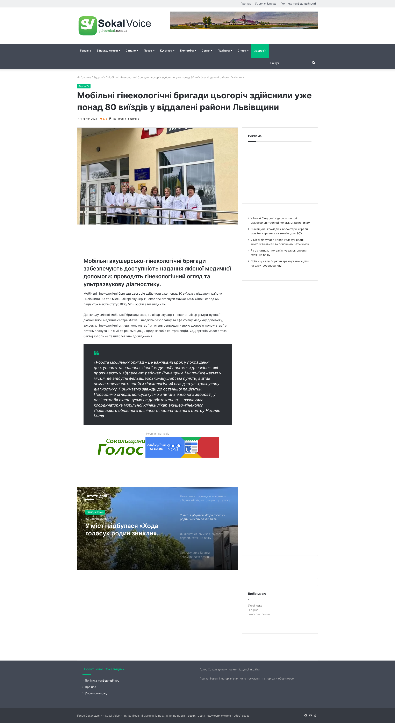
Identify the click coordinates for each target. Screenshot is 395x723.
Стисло (131, 50)
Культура (166, 50)
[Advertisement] (158, 240)
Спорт (242, 50)
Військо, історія (107, 50)
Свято (206, 50)
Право (148, 50)
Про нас (245, 3)
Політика (224, 50)
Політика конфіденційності (298, 3)
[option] (157, 528)
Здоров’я (260, 50)
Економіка (187, 50)
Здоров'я (99, 77)
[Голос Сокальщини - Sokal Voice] (115, 26)
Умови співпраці (265, 3)
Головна (85, 50)
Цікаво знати (94, 514)
